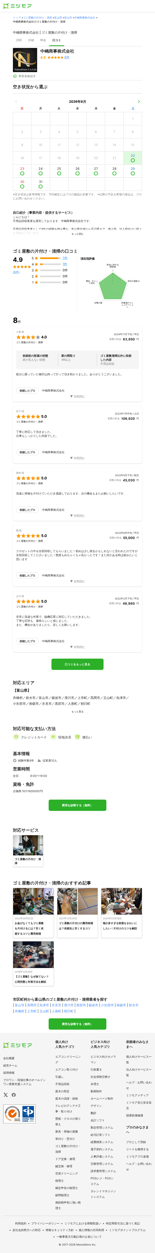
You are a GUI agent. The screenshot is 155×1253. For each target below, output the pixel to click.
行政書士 (96, 1069)
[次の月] (139, 101)
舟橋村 (19, 1011)
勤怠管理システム (102, 1127)
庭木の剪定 (62, 1091)
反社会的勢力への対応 (27, 1230)
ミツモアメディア (137, 1095)
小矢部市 (107, 1005)
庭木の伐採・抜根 (66, 1098)
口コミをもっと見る (77, 664)
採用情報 (9, 1072)
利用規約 (20, 1223)
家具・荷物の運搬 (66, 1131)
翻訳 (93, 1113)
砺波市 (93, 1005)
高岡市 (32, 1005)
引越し (59, 1076)
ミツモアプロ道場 (137, 1156)
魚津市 (44, 1005)
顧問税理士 (62, 1195)
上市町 (32, 1011)
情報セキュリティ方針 (60, 1230)
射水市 (133, 1005)
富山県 (58, 17)
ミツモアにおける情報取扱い (82, 1223)
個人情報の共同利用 (91, 1230)
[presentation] (19, 40)
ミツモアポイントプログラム (127, 1230)
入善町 (56, 1011)
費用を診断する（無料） (77, 805)
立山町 (44, 1011)
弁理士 (95, 1084)
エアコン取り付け (66, 1069)
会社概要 (9, 1058)
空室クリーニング (66, 1173)
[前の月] (16, 101)
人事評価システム (102, 1156)
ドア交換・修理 (65, 1159)
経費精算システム (102, 1142)
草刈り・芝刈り (65, 1138)
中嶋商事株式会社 (84, 17)
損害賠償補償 (134, 1115)
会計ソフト (98, 1120)
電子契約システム (102, 1149)
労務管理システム (102, 1163)
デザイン (96, 1105)
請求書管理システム (103, 1171)
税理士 (59, 1180)
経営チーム (10, 1065)
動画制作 (96, 1091)
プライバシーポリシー (45, 1223)
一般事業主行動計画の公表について (79, 1236)
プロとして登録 (136, 1142)
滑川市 (69, 1005)
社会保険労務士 (100, 1076)
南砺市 (121, 1005)
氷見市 (56, 1005)
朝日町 (69, 1011)
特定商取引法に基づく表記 (123, 1223)
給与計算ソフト (100, 1134)
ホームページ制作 (102, 1098)
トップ (17, 17)
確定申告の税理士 (66, 1188)
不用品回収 (62, 1084)
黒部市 (81, 1005)
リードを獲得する (137, 1149)
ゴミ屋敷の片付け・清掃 (37, 17)
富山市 (68, 17)
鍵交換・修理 (63, 1166)
